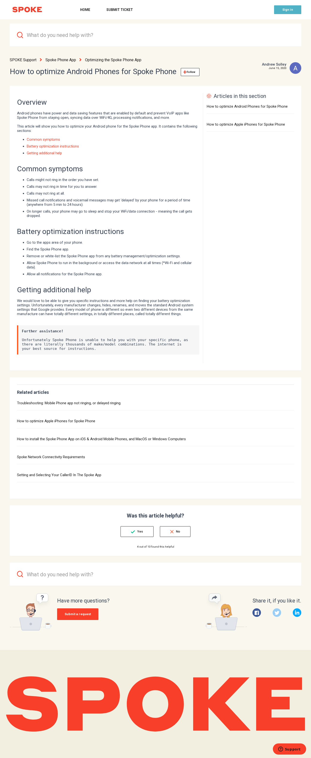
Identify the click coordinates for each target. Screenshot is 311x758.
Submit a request (78, 614)
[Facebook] (256, 612)
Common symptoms (43, 139)
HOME (85, 10)
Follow (191, 72)
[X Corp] (277, 612)
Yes (140, 531)
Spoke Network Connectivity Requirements (51, 457)
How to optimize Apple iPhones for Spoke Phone (246, 124)
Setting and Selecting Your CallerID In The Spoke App (59, 475)
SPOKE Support (23, 60)
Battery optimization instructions (53, 146)
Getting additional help (44, 153)
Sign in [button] (287, 9)
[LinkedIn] (297, 612)
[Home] (27, 9)
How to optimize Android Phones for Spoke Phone (247, 106)
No (178, 531)
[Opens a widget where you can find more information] (289, 749)
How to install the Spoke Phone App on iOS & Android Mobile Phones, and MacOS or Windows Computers (101, 439)
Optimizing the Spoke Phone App (113, 60)
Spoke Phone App (60, 60)
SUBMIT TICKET (119, 10)
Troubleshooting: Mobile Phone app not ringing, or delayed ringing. (69, 403)
